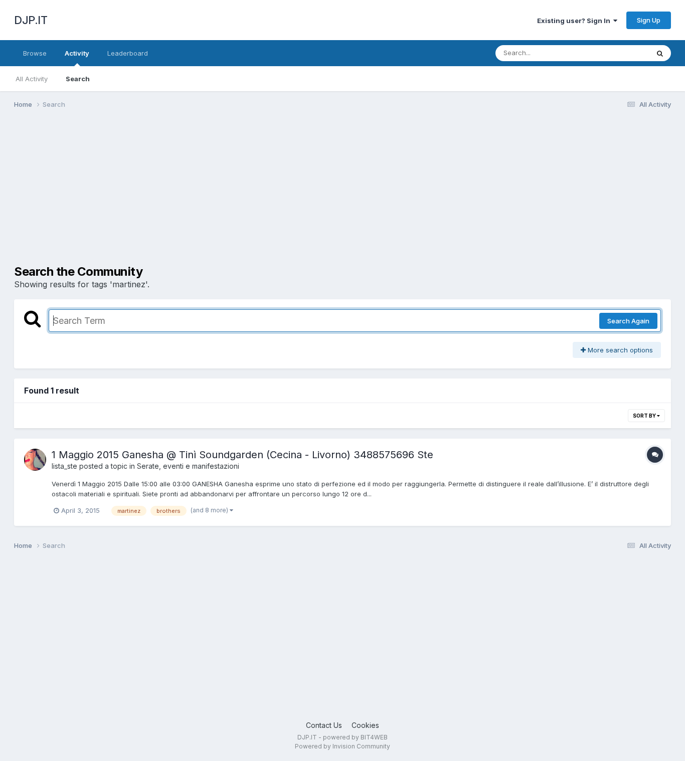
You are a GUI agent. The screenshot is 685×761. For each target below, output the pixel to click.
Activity (77, 53)
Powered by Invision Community (342, 746)
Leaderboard (127, 53)
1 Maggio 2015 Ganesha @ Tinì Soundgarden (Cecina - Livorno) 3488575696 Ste (242, 455)
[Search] (660, 53)
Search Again (628, 321)
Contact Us (324, 725)
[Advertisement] (196, 194)
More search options (619, 350)
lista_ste (64, 466)
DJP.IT (30, 20)
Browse (35, 53)
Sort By (645, 416)
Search (78, 79)
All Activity (32, 79)
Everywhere (617, 53)
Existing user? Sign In (575, 21)
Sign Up (648, 20)
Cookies (365, 725)
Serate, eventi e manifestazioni (188, 466)
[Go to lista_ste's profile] (35, 460)
